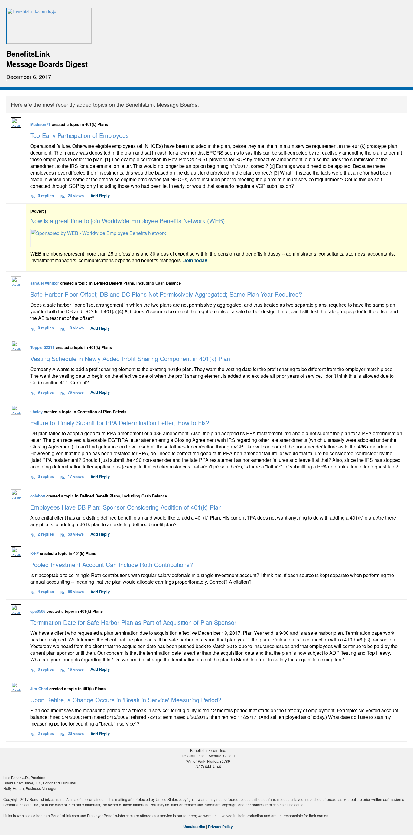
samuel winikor (44, 283)
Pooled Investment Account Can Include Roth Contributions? (111, 564)
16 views (76, 669)
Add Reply (100, 195)
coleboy (37, 496)
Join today (195, 260)
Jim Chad (39, 688)
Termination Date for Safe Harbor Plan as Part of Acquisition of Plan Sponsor (133, 622)
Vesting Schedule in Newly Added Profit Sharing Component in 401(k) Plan (130, 358)
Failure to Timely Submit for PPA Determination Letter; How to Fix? (119, 422)
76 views (76, 392)
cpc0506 (37, 611)
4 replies (46, 591)
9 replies (46, 392)
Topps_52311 (42, 347)
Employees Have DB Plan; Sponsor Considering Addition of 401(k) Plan (126, 507)
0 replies (46, 195)
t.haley (36, 411)
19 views (76, 328)
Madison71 (40, 124)
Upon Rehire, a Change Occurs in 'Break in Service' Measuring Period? (125, 699)
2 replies (46, 534)
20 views (76, 733)
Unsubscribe (194, 826)
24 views (76, 195)
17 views (76, 476)
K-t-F (34, 553)
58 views (76, 534)
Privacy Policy (220, 826)
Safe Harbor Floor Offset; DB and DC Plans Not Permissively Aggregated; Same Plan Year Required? (166, 294)
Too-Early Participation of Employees (79, 135)
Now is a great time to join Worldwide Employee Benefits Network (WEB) (127, 220)
